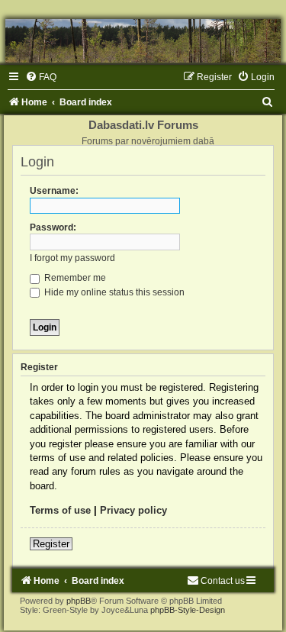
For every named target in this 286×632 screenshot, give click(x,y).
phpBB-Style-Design (187, 609)
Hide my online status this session (113, 292)
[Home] (143, 41)
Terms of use (60, 510)
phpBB (78, 600)
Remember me (74, 277)
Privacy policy (133, 510)
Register (51, 544)
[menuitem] (40, 77)
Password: (53, 227)
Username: (54, 190)
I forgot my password (72, 258)
